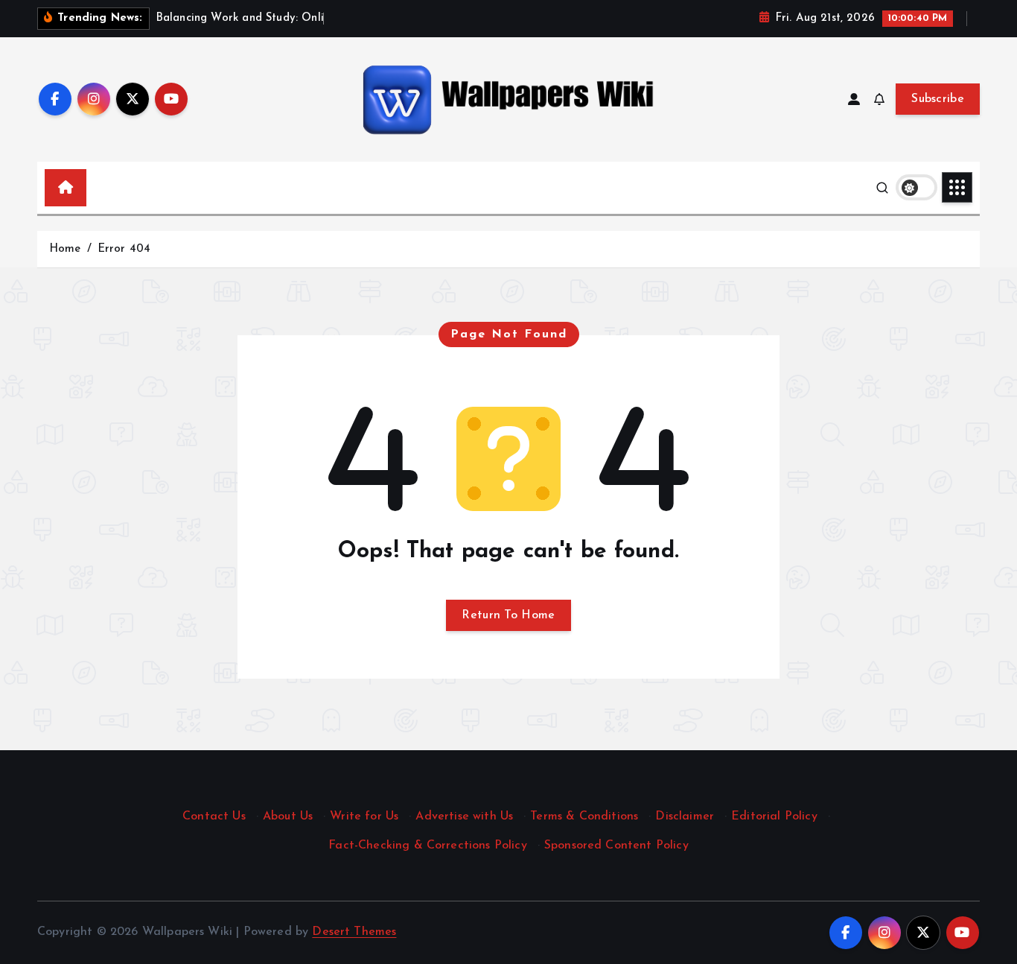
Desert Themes (354, 932)
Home (65, 249)
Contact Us (214, 816)
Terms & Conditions (584, 816)
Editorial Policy (774, 816)
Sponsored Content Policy (616, 846)
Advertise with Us (464, 816)
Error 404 (124, 249)
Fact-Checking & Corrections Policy (427, 846)
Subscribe (937, 99)
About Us (288, 816)
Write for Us (364, 816)
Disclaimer (684, 816)
